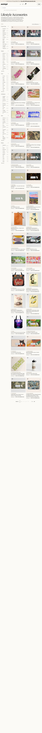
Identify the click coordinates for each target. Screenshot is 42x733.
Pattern (2, 142)
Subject (2, 51)
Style (2, 115)
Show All (2, 71)
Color (2, 73)
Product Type (3, 26)
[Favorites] (23, 4)
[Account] (20, 4)
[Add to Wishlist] (12, 27)
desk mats (4, 20)
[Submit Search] (2, 8)
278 (32, 401)
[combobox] (21, 8)
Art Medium (3, 94)
